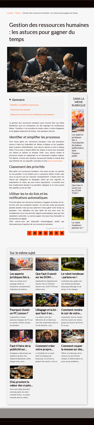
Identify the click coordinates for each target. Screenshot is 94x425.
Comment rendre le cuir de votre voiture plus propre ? (71, 315)
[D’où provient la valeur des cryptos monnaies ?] (21, 372)
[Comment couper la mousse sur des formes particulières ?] (72, 336)
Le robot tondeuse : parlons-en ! (77, 225)
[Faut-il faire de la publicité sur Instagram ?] (21, 336)
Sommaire (18, 100)
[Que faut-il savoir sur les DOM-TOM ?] (78, 171)
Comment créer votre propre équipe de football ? (45, 351)
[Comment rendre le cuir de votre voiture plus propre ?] (72, 300)
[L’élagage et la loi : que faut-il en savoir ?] (47, 300)
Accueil (10, 13)
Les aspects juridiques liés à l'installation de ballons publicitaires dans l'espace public (78, 145)
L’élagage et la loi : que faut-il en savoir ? (46, 313)
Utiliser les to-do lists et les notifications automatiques (32, 114)
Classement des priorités (20, 110)
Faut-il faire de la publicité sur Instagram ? (20, 349)
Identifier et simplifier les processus (24, 105)
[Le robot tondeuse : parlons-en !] (78, 208)
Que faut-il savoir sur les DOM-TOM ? (77, 189)
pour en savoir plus (55, 161)
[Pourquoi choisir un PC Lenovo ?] (21, 300)
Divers (17, 13)
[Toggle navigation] (5, 4)
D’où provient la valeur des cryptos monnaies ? (21, 385)
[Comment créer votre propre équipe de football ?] (47, 336)
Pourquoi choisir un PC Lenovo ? (20, 311)
